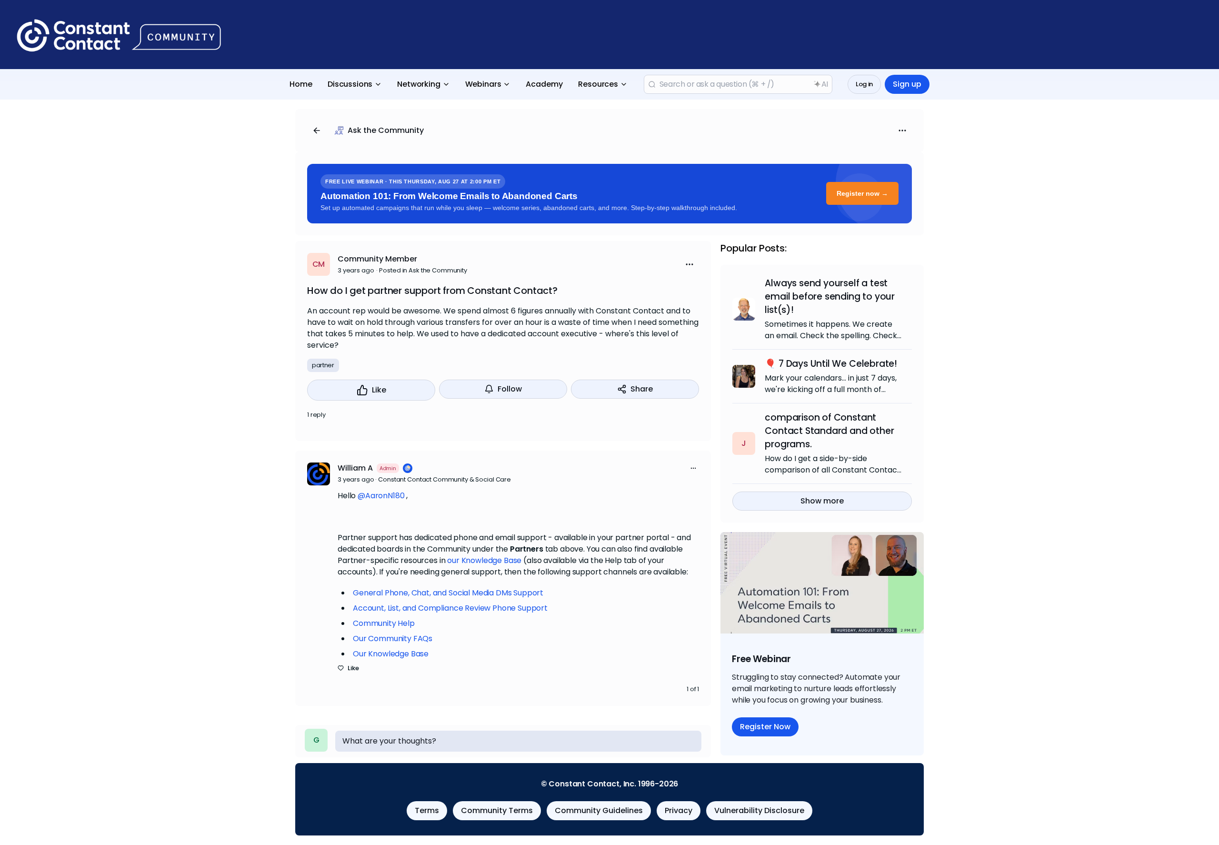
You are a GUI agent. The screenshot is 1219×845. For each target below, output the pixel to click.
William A (355, 468)
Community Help (384, 623)
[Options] (902, 130)
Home (301, 84)
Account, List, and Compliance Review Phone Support (450, 608)
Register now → (862, 193)
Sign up (907, 84)
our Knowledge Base (484, 560)
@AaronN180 (381, 495)
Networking (418, 84)
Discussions (350, 84)
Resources (598, 84)
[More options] (693, 468)
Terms (427, 810)
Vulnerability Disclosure (759, 810)
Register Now (765, 726)
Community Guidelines (599, 810)
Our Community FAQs (392, 638)
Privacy (678, 810)
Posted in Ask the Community (423, 270)
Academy (544, 84)
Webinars (483, 84)
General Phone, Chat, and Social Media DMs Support (448, 592)
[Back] (316, 130)
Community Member (377, 258)
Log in (864, 84)
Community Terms (497, 810)
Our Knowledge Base (391, 653)
